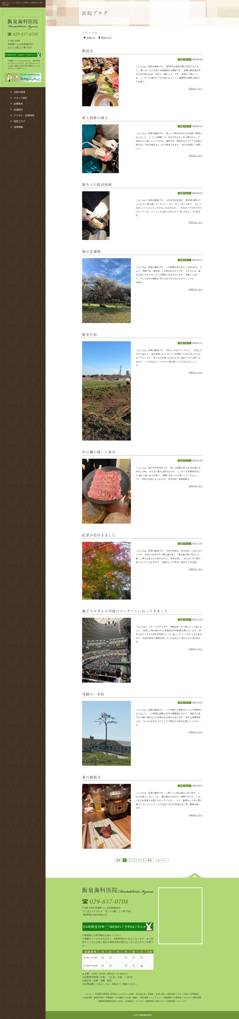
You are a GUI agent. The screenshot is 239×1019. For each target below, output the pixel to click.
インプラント (156, 997)
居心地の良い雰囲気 (144, 994)
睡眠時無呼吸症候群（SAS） (111, 1001)
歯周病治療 (99, 997)
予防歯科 (109, 997)
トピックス (182, 1001)
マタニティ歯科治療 (192, 997)
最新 (118, 860)
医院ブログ (19, 121)
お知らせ (91, 37)
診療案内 (18, 104)
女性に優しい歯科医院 (165, 994)
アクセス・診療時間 (24, 115)
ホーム (89, 994)
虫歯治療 (88, 997)
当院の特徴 (19, 92)
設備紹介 (18, 109)
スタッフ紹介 (20, 98)
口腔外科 (178, 997)
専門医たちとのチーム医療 (122, 994)
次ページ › (162, 860)
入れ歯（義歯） (132, 997)
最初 (150, 860)
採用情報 (18, 127)
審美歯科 (168, 997)
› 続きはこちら (195, 88)
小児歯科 (119, 997)
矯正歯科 (144, 997)
